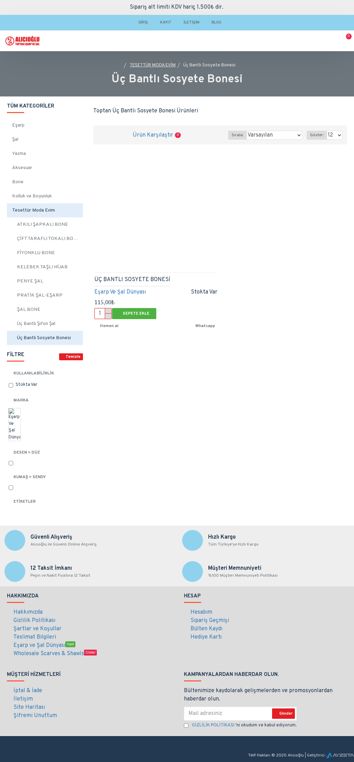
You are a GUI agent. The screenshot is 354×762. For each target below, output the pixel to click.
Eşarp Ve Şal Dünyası (120, 292)
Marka (21, 400)
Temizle (73, 356)
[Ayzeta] (340, 755)
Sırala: (237, 135)
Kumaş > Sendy (29, 477)
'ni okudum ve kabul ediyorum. (244, 725)
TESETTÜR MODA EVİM (153, 65)
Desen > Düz (26, 452)
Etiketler (24, 501)
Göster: (317, 135)
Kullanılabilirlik (33, 373)
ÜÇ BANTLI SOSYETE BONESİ (132, 279)
